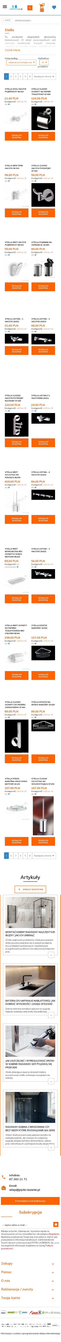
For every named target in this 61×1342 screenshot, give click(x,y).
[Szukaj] (29, 7)
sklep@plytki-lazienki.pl (24, 1190)
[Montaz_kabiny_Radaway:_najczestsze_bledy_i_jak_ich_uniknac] (51, 955)
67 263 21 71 (18, 1179)
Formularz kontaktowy (30, 1201)
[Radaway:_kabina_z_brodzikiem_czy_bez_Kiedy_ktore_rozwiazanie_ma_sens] (51, 1147)
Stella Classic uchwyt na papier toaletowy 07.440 (41, 91)
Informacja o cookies (11, 1333)
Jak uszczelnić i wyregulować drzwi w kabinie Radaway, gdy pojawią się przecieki (29, 1064)
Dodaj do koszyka (17, 136)
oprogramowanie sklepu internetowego (41, 1333)
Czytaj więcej (12, 49)
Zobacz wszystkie (32, 889)
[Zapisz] (55, 1224)
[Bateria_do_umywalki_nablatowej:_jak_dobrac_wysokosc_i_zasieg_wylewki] (51, 1015)
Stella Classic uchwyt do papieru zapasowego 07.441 (15, 704)
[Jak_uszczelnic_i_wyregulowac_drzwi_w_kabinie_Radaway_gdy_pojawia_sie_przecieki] (51, 1081)
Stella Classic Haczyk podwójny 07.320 (41, 168)
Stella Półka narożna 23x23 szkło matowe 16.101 (16, 781)
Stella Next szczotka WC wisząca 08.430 (12, 475)
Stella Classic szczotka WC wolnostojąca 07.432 (42, 781)
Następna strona (43, 76)
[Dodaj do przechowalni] (25, 89)
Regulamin (54, 1234)
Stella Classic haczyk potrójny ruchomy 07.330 (14, 398)
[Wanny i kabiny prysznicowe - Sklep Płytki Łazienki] (16, 7)
